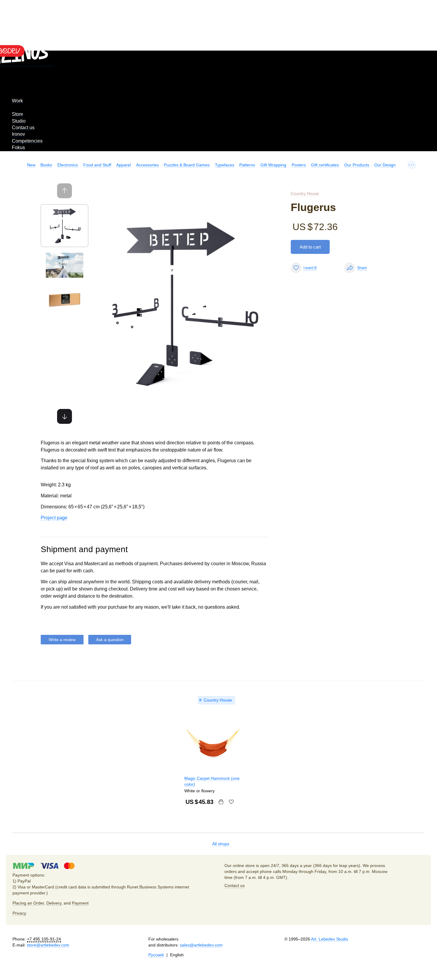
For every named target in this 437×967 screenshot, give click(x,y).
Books (46, 165)
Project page (54, 517)
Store (17, 114)
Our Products (356, 165)
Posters (299, 165)
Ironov (18, 134)
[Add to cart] (220, 801)
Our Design (385, 165)
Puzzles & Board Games (187, 165)
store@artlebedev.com (48, 945)
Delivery (53, 903)
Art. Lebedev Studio (329, 939)
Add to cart (310, 246)
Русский (156, 954)
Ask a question (110, 639)
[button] (64, 416)
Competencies (27, 140)
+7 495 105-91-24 (44, 939)
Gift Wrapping (273, 165)
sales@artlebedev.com (201, 945)
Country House (305, 193)
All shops (220, 843)
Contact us (23, 127)
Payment (80, 903)
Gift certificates (325, 165)
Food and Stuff (97, 165)
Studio (19, 121)
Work (17, 100)
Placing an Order (28, 903)
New (31, 165)
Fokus (18, 147)
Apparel (123, 165)
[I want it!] (231, 801)
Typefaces (224, 165)
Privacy (19, 913)
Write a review (62, 639)
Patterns (247, 165)
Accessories (147, 165)
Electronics (67, 165)
